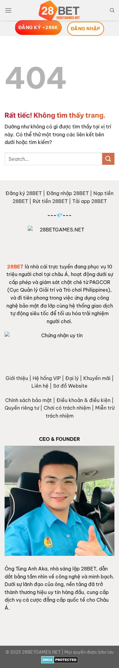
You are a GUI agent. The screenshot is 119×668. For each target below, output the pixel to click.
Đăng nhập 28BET (67, 193)
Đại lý (72, 378)
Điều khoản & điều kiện (83, 400)
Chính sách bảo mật (28, 400)
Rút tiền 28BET (50, 201)
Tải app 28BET (89, 201)
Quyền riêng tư (22, 408)
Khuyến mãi (96, 378)
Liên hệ (40, 386)
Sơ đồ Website (70, 386)
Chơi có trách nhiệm (67, 408)
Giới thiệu (16, 378)
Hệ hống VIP (47, 378)
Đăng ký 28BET (23, 193)
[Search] (112, 10)
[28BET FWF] (59, 10)
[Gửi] (108, 159)
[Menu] (8, 10)
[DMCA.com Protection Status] (59, 659)
